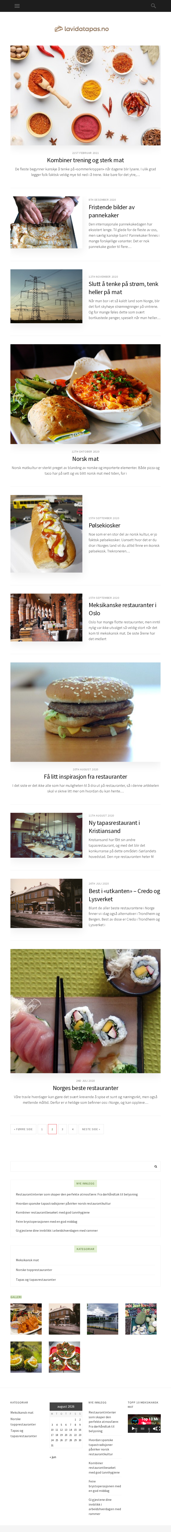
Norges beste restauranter (85, 1088)
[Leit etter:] (85, 1166)
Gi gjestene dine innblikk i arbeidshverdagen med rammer (57, 1230)
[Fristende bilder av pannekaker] (46, 222)
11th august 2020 (101, 815)
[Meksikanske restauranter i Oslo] (46, 617)
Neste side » (91, 1129)
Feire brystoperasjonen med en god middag (46, 1221)
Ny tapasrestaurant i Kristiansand (114, 827)
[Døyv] (155, 1429)
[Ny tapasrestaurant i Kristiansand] (46, 835)
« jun (53, 1457)
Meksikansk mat (27, 1260)
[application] (144, 1423)
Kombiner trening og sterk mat (85, 160)
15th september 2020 (104, 518)
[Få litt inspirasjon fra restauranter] (85, 712)
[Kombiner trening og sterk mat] (85, 95)
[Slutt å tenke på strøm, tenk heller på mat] (46, 296)
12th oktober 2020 (85, 451)
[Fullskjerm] (158, 1429)
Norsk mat (85, 459)
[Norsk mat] (85, 394)
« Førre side (23, 1129)
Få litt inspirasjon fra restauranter (85, 776)
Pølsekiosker (104, 525)
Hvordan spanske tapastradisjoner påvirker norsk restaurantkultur (63, 1203)
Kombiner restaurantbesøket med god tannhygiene (53, 1212)
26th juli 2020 (99, 883)
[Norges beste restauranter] (85, 1011)
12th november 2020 (103, 276)
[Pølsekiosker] (46, 534)
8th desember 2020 (102, 200)
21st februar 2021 (85, 153)
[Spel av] (133, 1429)
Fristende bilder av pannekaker (112, 211)
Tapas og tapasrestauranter (36, 1279)
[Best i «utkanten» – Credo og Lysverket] (46, 903)
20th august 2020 (85, 769)
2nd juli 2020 (85, 1081)
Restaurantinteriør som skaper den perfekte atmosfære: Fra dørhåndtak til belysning (77, 1194)
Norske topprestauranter (34, 1270)
